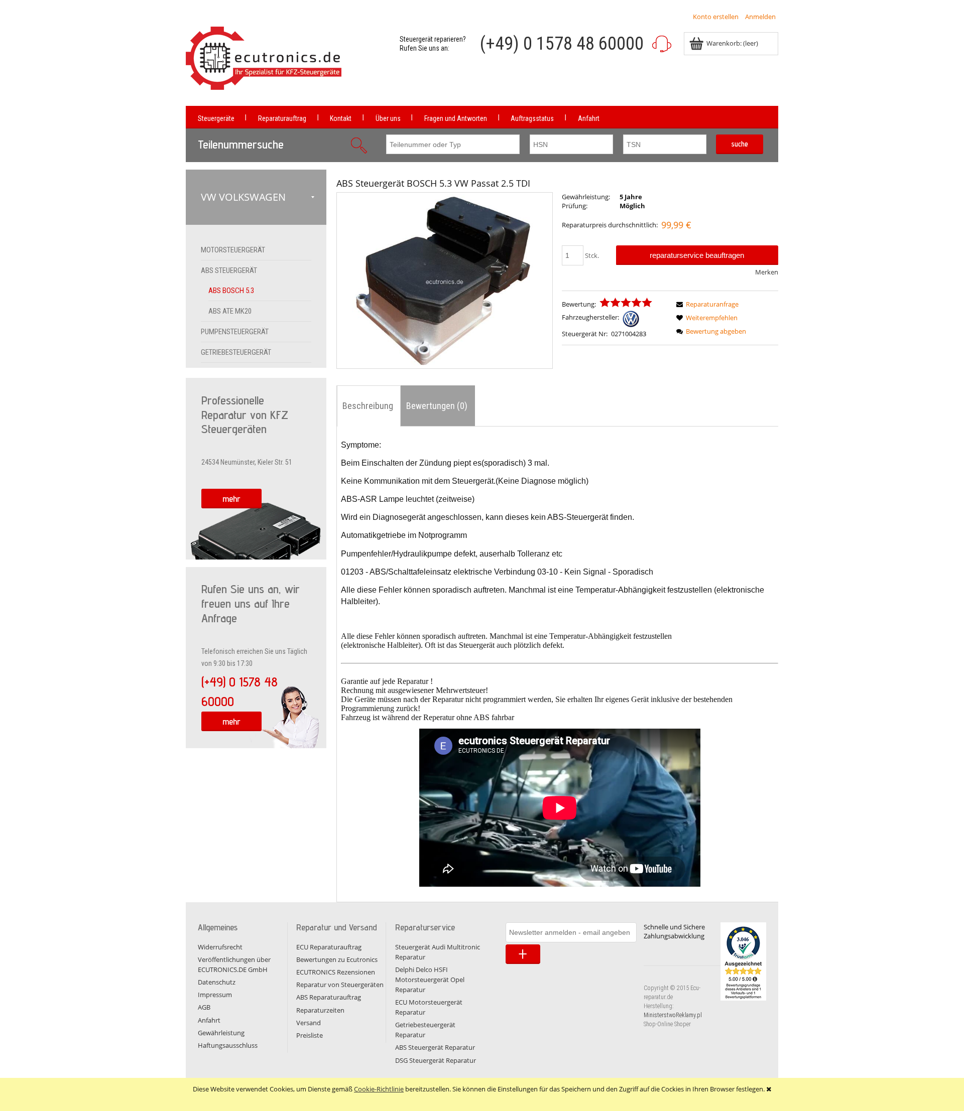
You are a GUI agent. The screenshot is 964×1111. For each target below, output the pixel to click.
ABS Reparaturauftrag (328, 997)
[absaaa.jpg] (444, 280)
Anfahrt (209, 1020)
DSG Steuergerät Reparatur (435, 1060)
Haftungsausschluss (228, 1045)
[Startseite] (263, 58)
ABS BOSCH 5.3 (231, 290)
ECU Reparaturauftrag (329, 946)
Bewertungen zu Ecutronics (337, 959)
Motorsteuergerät (233, 249)
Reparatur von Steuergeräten (340, 984)
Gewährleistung (221, 1032)
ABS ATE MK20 (230, 311)
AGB (204, 1007)
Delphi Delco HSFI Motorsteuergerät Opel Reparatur (429, 979)
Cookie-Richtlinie (379, 1088)
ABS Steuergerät (229, 270)
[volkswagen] (631, 317)
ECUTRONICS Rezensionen (335, 972)
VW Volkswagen (243, 197)
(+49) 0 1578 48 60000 (562, 43)
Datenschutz (216, 982)
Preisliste (309, 1035)
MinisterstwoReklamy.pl (673, 1015)
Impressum (215, 994)
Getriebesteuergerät (236, 352)
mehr (231, 498)
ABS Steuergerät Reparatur (435, 1047)
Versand (308, 1022)
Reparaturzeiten (320, 1010)
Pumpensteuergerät (235, 331)
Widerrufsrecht (220, 946)
